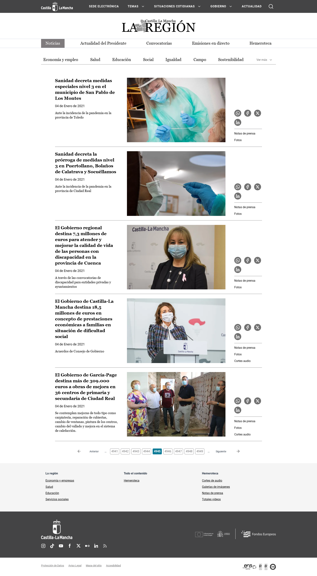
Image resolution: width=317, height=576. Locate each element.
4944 (146, 451)
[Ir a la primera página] (82, 451)
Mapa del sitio (94, 565)
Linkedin (96, 546)
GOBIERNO (218, 6)
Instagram (43, 546)
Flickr (87, 546)
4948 (189, 451)
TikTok (52, 546)
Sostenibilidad (231, 59)
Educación (121, 59)
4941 (114, 451)
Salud (95, 59)
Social (148, 59)
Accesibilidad (113, 565)
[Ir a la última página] (235, 451)
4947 (178, 451)
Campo (200, 59)
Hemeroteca (260, 43)
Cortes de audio (212, 480)
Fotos (238, 140)
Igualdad (173, 59)
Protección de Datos (52, 565)
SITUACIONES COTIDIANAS (174, 6)
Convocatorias (159, 43)
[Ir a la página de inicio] (57, 6)
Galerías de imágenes (216, 487)
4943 (136, 451)
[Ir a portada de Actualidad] (158, 27)
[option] (60, 59)
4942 (125, 451)
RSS (105, 546)
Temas (133, 6)
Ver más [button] (261, 60)
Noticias (52, 43)
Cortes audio (242, 361)
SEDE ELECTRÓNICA (104, 6)
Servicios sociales (57, 499)
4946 (168, 451)
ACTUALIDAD (252, 6)
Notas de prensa (244, 133)
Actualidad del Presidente (103, 43)
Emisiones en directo (210, 43)
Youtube (61, 546)
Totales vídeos (211, 499)
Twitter (78, 546)
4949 (199, 451)
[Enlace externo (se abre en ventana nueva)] (259, 567)
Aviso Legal (74, 565)
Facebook (69, 546)
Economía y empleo (60, 59)
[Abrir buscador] (271, 6)
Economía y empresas (59, 480)
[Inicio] (91, 529)
